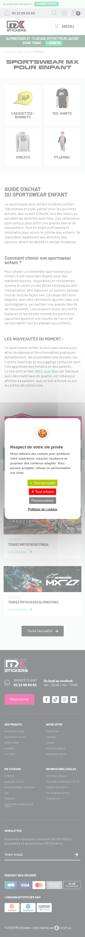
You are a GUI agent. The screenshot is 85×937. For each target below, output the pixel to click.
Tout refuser (44, 491)
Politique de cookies (42, 509)
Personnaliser (42, 501)
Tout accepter (44, 483)
